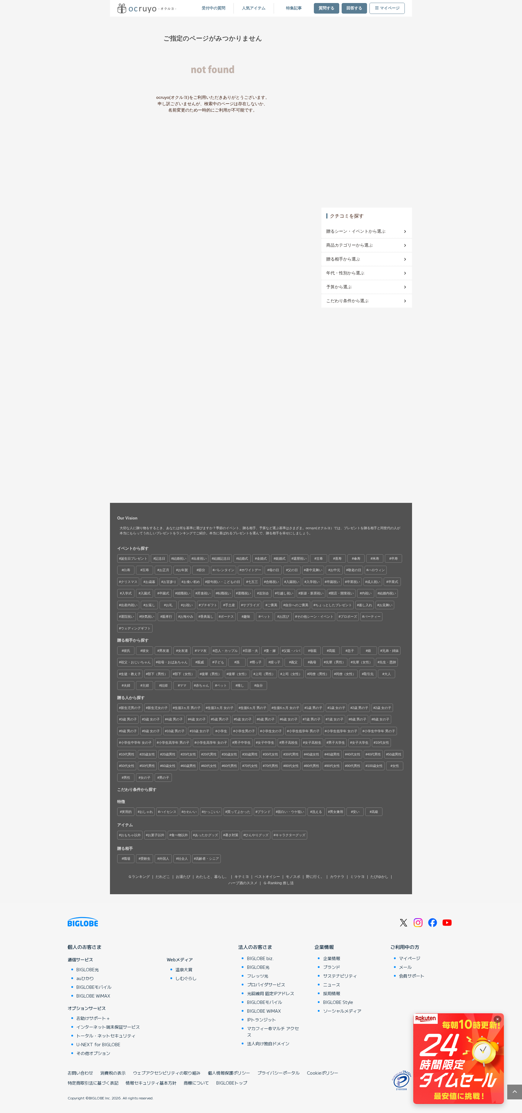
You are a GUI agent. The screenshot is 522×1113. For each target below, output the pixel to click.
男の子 (164, 777)
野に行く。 (315, 877)
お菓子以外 (156, 835)
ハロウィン (376, 570)
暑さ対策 (231, 835)
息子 (350, 650)
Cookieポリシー (322, 1073)
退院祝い (127, 616)
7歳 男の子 (312, 719)
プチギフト (209, 605)
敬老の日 (354, 570)
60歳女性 (169, 766)
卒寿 (394, 558)
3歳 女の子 (152, 719)
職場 (127, 858)
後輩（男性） (211, 674)
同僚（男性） (319, 674)
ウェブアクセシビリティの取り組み (167, 1073)
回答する (354, 8)
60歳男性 (189, 766)
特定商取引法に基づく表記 (93, 1083)
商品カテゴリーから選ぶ (349, 245)
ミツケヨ (357, 877)
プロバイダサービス (266, 985)
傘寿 (357, 558)
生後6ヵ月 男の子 (253, 708)
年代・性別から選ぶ (345, 272)
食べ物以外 (179, 835)
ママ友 (202, 650)
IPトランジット (261, 1020)
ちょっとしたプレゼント (333, 605)
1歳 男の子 (314, 708)
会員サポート (411, 976)
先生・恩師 (387, 662)
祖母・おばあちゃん (173, 662)
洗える (317, 812)
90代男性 (353, 766)
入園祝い (292, 582)
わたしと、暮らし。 (212, 877)
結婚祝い (179, 558)
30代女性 (271, 754)
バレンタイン (224, 570)
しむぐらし (186, 978)
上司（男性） (265, 674)
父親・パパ (292, 650)
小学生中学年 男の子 (379, 731)
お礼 (169, 605)
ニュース (331, 985)
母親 (313, 650)
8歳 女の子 (381, 719)
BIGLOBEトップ (231, 1083)
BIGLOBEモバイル (93, 987)
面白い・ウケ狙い (291, 812)
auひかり (85, 978)
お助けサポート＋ (93, 1018)
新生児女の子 (158, 708)
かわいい (190, 812)
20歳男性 (169, 754)
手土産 (230, 605)
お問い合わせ (80, 1073)
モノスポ (293, 877)
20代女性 (189, 754)
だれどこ (163, 877)
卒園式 (164, 593)
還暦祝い (300, 558)
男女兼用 (336, 812)
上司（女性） (292, 674)
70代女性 (251, 766)
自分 (259, 685)
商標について (196, 1083)
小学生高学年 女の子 (211, 742)
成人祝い (373, 582)
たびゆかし (379, 877)
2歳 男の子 (360, 708)
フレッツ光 (257, 976)
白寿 (127, 570)
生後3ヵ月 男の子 (188, 708)
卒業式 (393, 582)
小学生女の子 (272, 731)
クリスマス (129, 582)
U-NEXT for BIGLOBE (98, 1044)
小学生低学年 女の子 (342, 731)
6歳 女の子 (290, 719)
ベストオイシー (267, 877)
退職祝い (244, 593)
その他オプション (93, 1053)
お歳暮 (150, 582)
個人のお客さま (85, 946)
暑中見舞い (314, 570)
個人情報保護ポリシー (229, 1073)
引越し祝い (285, 593)
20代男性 (210, 754)
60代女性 (210, 766)
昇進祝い (204, 593)
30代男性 (292, 754)
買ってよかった (238, 812)
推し (240, 685)
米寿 (375, 558)
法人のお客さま (255, 946)
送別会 (264, 593)
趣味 (246, 616)
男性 (127, 777)
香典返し (207, 616)
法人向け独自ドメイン (268, 1043)
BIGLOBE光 (87, 969)
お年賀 (183, 570)
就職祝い (183, 593)
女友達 (183, 650)
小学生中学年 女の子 (136, 742)
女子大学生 (360, 742)
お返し (150, 605)
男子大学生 (336, 742)
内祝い (367, 593)
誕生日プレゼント (134, 558)
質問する (326, 8)
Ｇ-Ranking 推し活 (278, 883)
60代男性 (230, 766)
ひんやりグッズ (257, 835)
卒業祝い (353, 582)
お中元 (335, 570)
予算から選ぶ (339, 286)
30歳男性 (251, 754)
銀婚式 (280, 558)
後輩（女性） (238, 674)
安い (356, 812)
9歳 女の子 (152, 731)
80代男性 (312, 766)
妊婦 (164, 685)
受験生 (145, 858)
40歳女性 (312, 754)
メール (405, 967)
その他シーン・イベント (315, 616)
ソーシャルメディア (342, 1011)
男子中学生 (242, 742)
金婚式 (262, 558)
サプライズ (251, 605)
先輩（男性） (336, 662)
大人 (387, 674)
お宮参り (169, 582)
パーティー (372, 616)
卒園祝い (333, 582)
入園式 (145, 593)
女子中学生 (266, 742)
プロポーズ (348, 616)
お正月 (164, 570)
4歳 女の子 (198, 719)
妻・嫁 (271, 650)
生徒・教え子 (131, 674)
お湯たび (183, 877)
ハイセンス (168, 812)
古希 (319, 558)
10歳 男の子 (176, 731)
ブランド (264, 812)
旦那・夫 (251, 650)
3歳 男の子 (129, 719)
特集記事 (294, 8)
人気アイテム (254, 8)
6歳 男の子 (267, 719)
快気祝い (147, 616)
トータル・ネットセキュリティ (106, 1036)
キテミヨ (241, 877)
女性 (395, 766)
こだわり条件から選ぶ (347, 300)
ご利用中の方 (404, 946)
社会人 (183, 858)
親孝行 (167, 616)
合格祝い (272, 582)
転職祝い (224, 593)
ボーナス (227, 616)
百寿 (145, 570)
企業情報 (324, 946)
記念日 (160, 558)
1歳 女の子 (337, 708)
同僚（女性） (346, 674)
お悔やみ (186, 616)
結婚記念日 (222, 558)
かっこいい (212, 812)
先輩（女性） (362, 662)
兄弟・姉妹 (390, 650)
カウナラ (337, 877)
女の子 (145, 777)
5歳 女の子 (244, 719)
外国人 (164, 858)
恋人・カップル (226, 650)
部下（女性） (185, 674)
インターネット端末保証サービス (108, 1027)
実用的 (127, 812)
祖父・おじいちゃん (136, 662)
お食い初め (191, 582)
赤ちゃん (202, 685)
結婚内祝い (387, 593)
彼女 (145, 650)
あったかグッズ (206, 835)
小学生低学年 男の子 (304, 731)
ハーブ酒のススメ (242, 883)
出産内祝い (129, 605)
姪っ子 (275, 662)
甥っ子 (257, 662)
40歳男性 (333, 754)
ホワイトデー (251, 570)
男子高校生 (289, 742)
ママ (183, 685)
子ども (219, 662)
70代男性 (271, 766)
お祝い (188, 605)
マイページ (390, 8)
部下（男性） (158, 674)
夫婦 (127, 685)
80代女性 (292, 766)
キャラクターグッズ (290, 835)
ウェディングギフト (136, 628)
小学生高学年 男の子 (174, 742)
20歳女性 (148, 754)
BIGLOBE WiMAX (93, 996)
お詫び (284, 616)
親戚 (200, 662)
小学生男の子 (245, 731)
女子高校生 (313, 742)
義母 (313, 662)
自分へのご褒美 (296, 605)
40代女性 (353, 754)
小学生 (222, 731)
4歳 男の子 (175, 719)
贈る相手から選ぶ (343, 259)
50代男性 (148, 766)
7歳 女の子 (335, 719)
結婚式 (243, 558)
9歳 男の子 (129, 731)
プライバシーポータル (278, 1073)
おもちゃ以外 (131, 835)
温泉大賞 (184, 969)
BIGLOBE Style (338, 1002)
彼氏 (127, 650)
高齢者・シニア (207, 858)
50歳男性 (394, 754)
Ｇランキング (139, 877)
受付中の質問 (213, 8)
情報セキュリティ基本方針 (151, 1083)
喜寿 (338, 558)
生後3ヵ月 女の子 (221, 708)
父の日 (293, 570)
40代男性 (374, 754)
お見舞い (385, 605)
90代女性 (333, 766)
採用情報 (331, 993)
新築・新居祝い (312, 593)
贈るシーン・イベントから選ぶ (355, 231)
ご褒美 (272, 605)
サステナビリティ (340, 976)
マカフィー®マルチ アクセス (273, 1031)
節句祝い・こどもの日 (223, 582)
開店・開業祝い (342, 593)
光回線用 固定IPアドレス (270, 993)
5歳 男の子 (221, 719)
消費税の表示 (113, 1073)
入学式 (127, 593)
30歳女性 (230, 754)
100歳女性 (375, 766)
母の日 (274, 570)
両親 (332, 650)
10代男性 (127, 754)
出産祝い (200, 558)
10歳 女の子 (200, 731)
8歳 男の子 (358, 719)
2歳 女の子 (383, 708)
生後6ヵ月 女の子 (286, 708)
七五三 (253, 582)
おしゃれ (146, 812)
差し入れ (365, 605)
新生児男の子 (131, 708)
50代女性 (127, 766)
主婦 (145, 685)
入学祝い (313, 582)
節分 (201, 570)
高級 (375, 812)
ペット (265, 616)
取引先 (369, 674)
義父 (294, 662)
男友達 (164, 650)
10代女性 (382, 742)
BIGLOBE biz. (260, 958)
